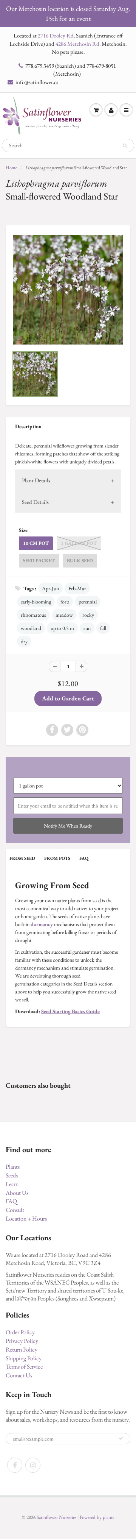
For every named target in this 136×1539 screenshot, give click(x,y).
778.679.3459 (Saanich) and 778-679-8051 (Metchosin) (70, 69)
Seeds (12, 1175)
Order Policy (20, 1332)
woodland (31, 628)
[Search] (124, 146)
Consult (15, 1210)
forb (64, 601)
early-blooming (36, 601)
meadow (64, 614)
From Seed (22, 858)
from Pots (57, 858)
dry (24, 641)
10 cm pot (36, 543)
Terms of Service (24, 1367)
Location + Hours (26, 1218)
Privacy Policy (22, 1341)
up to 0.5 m (62, 628)
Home (11, 168)
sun (87, 628)
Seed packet (39, 560)
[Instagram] (32, 1465)
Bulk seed (80, 560)
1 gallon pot (79, 543)
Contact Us (19, 1375)
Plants (13, 1167)
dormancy (42, 924)
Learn (12, 1184)
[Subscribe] (121, 1438)
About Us (17, 1193)
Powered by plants (97, 1517)
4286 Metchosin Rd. (78, 43)
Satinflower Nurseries (56, 1517)
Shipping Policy (24, 1358)
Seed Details (35, 501)
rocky (88, 614)
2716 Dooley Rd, (56, 35)
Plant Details (36, 480)
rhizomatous (33, 614)
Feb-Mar (77, 588)
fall (103, 628)
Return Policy (21, 1349)
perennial (88, 601)
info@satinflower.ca (37, 82)
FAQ (83, 858)
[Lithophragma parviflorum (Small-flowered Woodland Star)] (68, 289)
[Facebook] (14, 1465)
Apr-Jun (50, 588)
